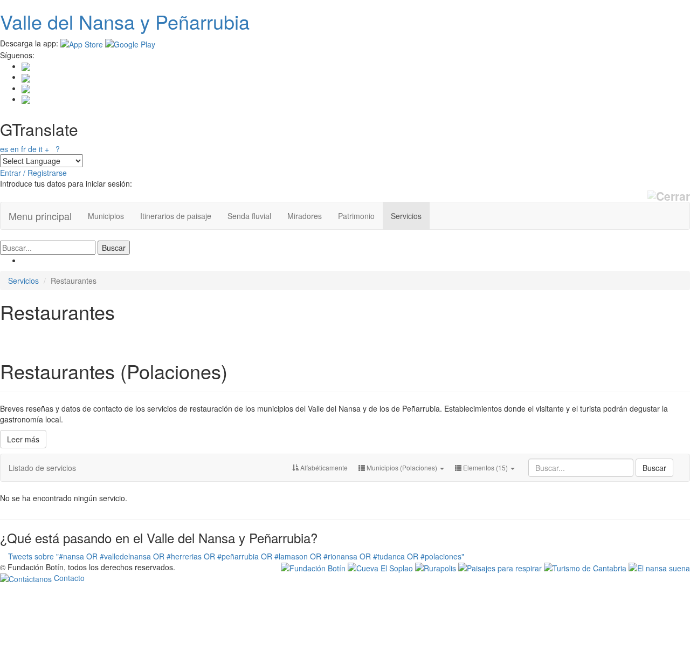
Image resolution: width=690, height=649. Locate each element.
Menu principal (40, 216)
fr (23, 149)
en (14, 149)
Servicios (406, 215)
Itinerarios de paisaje (175, 215)
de (32, 149)
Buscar (654, 467)
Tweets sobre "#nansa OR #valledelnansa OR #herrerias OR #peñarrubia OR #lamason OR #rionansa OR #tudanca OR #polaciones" (236, 556)
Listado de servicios (42, 467)
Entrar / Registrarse (33, 172)
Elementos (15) (485, 467)
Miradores (304, 215)
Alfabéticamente (323, 467)
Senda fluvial (249, 215)
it (41, 149)
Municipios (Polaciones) (402, 467)
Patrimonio (356, 215)
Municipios (106, 215)
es (4, 149)
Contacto (68, 577)
